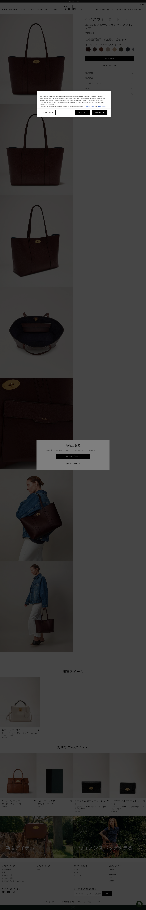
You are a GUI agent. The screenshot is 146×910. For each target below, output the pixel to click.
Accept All (99, 112)
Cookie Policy (90, 106)
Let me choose (48, 112)
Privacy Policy (101, 106)
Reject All (82, 112)
